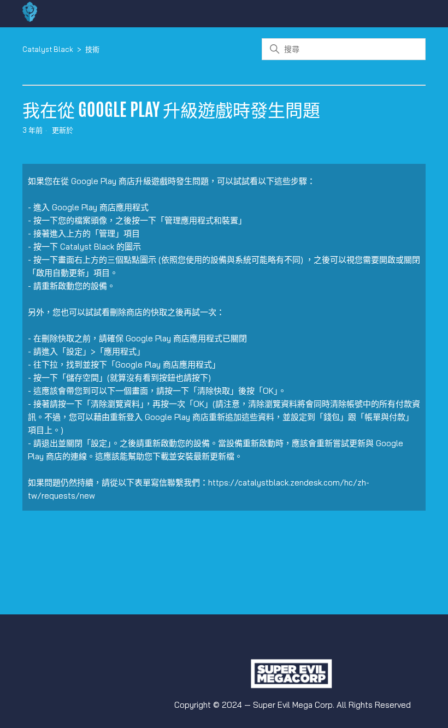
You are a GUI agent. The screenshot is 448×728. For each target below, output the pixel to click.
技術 (92, 49)
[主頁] (29, 19)
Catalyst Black (47, 49)
